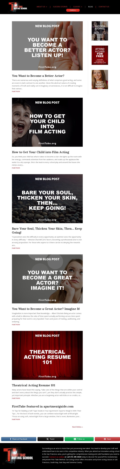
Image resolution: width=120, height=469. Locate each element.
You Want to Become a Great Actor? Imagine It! (46, 309)
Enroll (73, 10)
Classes (76, 7)
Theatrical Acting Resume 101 (33, 385)
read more (16, 91)
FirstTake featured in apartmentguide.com (42, 406)
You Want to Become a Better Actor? (38, 76)
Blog (90, 7)
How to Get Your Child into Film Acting (40, 152)
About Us (41, 7)
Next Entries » (77, 427)
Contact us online (56, 457)
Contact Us (104, 7)
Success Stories (60, 7)
